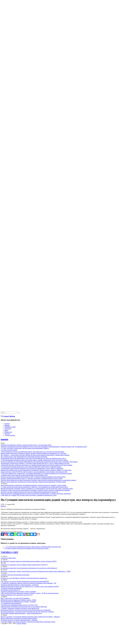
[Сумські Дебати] (8, 416)
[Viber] (25, 534)
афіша (6, 430)
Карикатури (8, 432)
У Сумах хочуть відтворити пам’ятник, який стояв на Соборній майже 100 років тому (32, 546)
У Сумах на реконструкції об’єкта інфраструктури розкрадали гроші (27, 548)
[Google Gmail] (38, 534)
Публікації (7, 428)
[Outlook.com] (35, 534)
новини (4, 439)
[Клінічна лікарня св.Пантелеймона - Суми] (59, 14)
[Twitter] (9, 534)
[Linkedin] (12, 534)
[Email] (28, 534)
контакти (7, 433)
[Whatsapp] (15, 534)
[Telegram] (18, 534)
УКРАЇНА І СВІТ (10, 427)
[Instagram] (5, 534)
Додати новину (9, 435)
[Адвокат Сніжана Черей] (59, 28)
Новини (7, 425)
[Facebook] (2, 534)
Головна (7, 423)
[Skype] (22, 534)
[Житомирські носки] (59, 43)
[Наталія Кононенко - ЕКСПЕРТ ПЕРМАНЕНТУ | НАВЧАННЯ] (59, 57)
